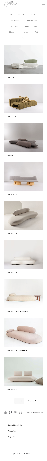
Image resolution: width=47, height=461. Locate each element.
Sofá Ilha (10, 77)
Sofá (23, 38)
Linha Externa (32, 20)
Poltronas (24, 32)
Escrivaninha (15, 20)
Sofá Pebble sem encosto (17, 311)
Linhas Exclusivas (32, 26)
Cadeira (33, 14)
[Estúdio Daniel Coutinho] (9, 4)
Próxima (31, 401)
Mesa (11, 32)
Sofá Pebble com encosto (17, 350)
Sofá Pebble (12, 233)
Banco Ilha (11, 155)
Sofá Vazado (12, 194)
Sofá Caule (11, 116)
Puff (36, 32)
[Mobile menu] (43, 4)
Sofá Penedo (12, 389)
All (11, 14)
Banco (21, 14)
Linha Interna (13, 26)
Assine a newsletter (35, 412)
